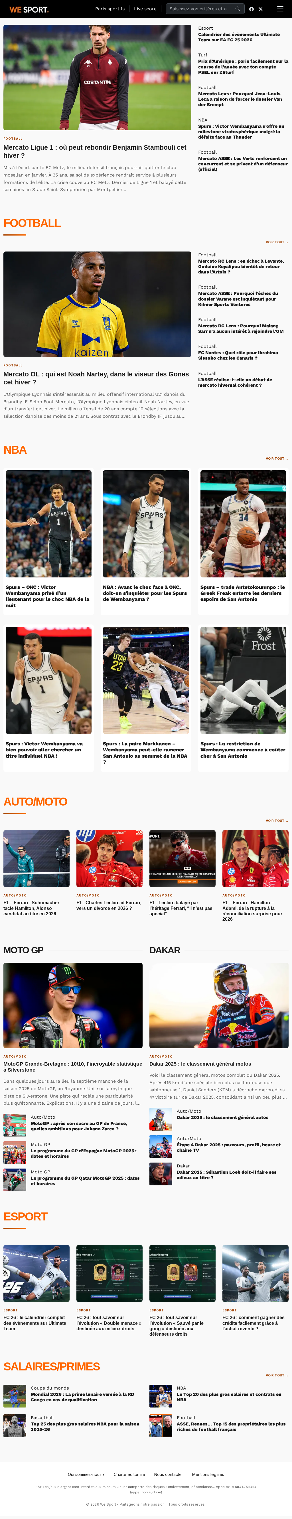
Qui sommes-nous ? (86, 1474)
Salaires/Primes (51, 1366)
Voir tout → (277, 242)
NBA (15, 449)
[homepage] (29, 9)
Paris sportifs (110, 8)
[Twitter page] (260, 8)
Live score (145, 8)
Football (31, 223)
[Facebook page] (251, 8)
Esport (25, 1216)
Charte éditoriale (129, 1474)
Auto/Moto (35, 801)
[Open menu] (280, 8)
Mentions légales (208, 1474)
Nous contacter (168, 1474)
